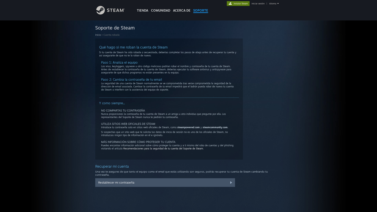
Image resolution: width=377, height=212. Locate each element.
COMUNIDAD (160, 10)
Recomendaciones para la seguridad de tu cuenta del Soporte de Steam (163, 148)
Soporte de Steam (115, 28)
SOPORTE (200, 10)
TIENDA (142, 10)
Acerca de (181, 10)
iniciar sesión (258, 3)
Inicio (98, 34)
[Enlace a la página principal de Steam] (110, 13)
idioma (272, 3)
